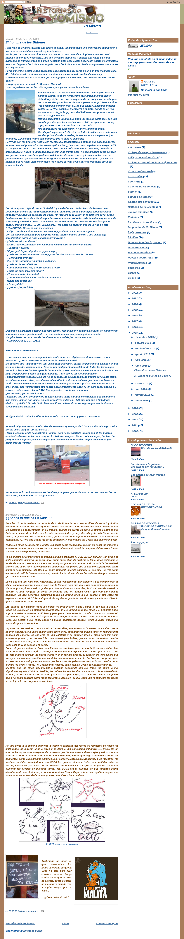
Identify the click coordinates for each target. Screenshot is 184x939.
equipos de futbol (139, 196)
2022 (135, 292)
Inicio (65, 923)
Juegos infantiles (138, 212)
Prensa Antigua (137, 262)
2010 (135, 431)
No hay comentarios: (28, 502)
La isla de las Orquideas (146, 464)
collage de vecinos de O (143, 157)
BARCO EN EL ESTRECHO (156, 447)
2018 (135, 315)
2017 (135, 321)
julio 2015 (141, 359)
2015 (135, 332)
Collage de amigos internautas (147, 152)
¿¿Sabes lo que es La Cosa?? (29, 518)
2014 (135, 408)
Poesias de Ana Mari (140, 257)
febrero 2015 (143, 394)
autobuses (134, 147)
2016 (135, 327)
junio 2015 (141, 365)
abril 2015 (141, 389)
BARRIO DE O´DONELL (145, 523)
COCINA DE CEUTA (143, 504)
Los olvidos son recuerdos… (147, 466)
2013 (135, 413)
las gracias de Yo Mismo (143, 227)
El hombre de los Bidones (26, 42)
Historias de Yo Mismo (142, 206)
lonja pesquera (137, 232)
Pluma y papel (139, 542)
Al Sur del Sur (139, 493)
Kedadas (133, 217)
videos (132, 272)
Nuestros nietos (138, 247)
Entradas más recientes (20, 923)
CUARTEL (134, 181)
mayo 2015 (142, 383)
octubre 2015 (143, 342)
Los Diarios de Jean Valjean (148, 474)
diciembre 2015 (144, 337)
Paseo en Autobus (139, 252)
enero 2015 (142, 400)
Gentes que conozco (141, 201)
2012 (135, 419)
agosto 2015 (143, 354)
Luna (134, 496)
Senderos (134, 267)
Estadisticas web (92, 33)
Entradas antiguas (107, 923)
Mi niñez (133, 237)
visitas (132, 278)
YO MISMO (149, 82)
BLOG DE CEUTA (141, 445)
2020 (135, 304)
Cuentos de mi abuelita (142, 186)
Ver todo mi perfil (138, 94)
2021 (135, 298)
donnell (132, 191)
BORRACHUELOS (151, 507)
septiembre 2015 (145, 348)
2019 (135, 309)
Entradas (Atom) (33, 930)
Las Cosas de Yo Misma (143, 222)
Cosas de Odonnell (140, 171)
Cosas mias (135, 176)
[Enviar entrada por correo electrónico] (42, 502)
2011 (135, 425)
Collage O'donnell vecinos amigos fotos (152, 162)
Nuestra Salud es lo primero (145, 242)
